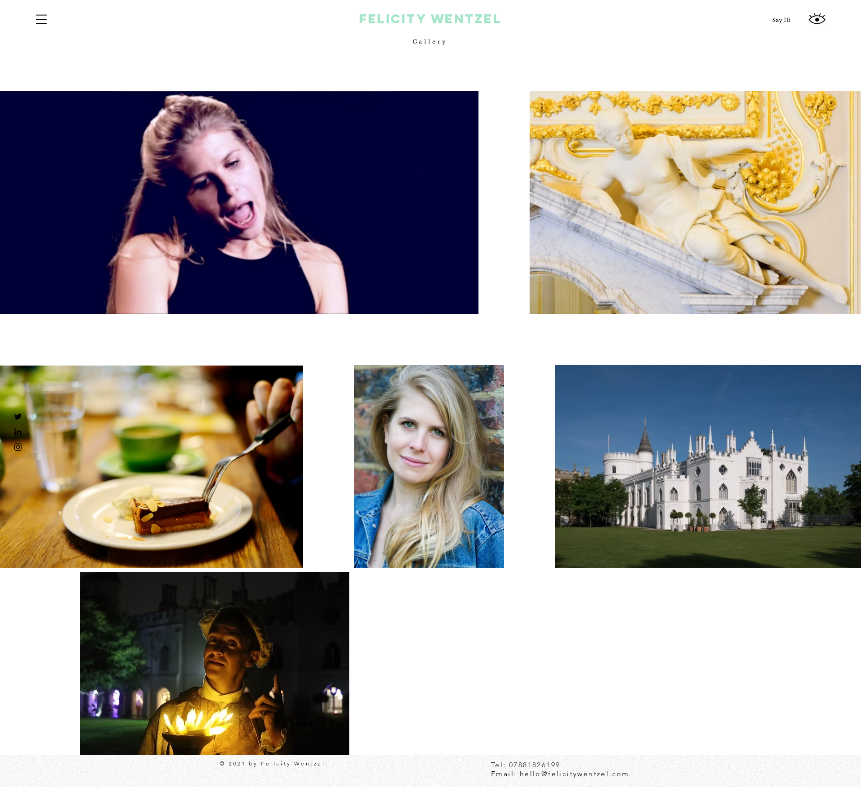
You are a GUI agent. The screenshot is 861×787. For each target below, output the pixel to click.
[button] (41, 19)
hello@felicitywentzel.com (575, 774)
